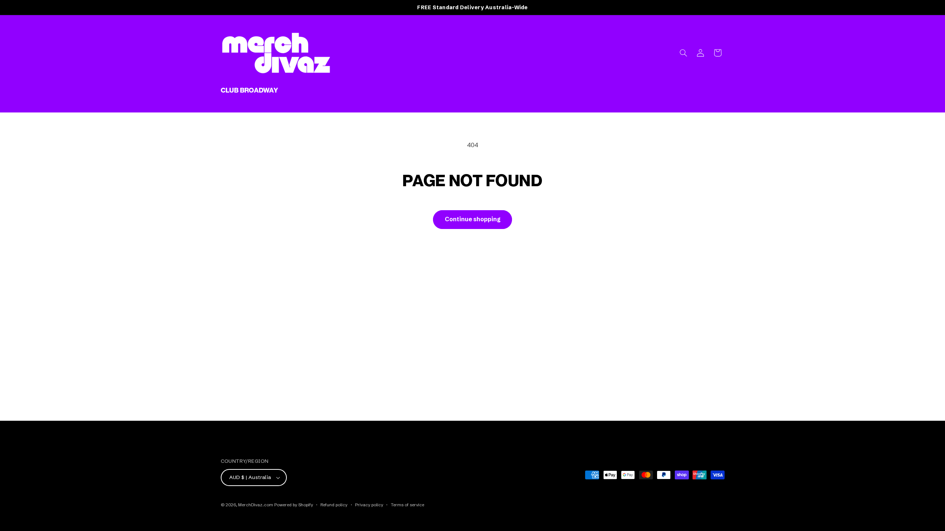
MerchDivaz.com (255, 504)
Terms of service (407, 504)
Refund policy (333, 504)
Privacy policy (369, 504)
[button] (683, 52)
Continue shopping (473, 219)
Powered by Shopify (293, 504)
